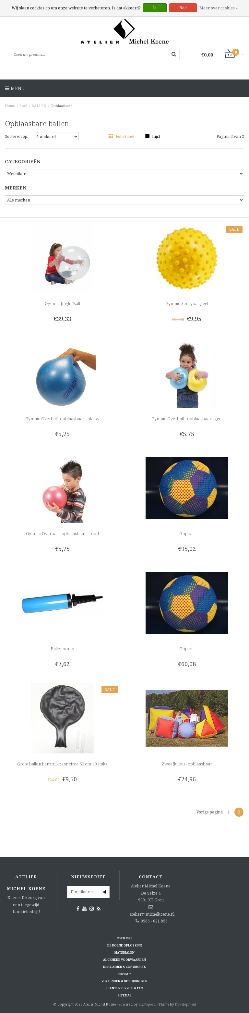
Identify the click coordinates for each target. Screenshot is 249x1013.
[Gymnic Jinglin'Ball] (62, 257)
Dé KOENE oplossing (124, 945)
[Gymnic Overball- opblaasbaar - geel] (187, 372)
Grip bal (187, 533)
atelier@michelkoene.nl (151, 914)
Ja (155, 8)
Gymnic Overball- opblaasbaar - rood (62, 533)
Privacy (124, 974)
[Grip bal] (187, 487)
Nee (183, 8)
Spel (23, 105)
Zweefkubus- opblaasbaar (187, 764)
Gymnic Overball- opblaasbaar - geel (186, 418)
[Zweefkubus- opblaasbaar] (187, 717)
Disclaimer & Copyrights (124, 967)
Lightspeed (147, 1004)
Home (10, 105)
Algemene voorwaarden (124, 960)
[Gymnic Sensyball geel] (187, 257)
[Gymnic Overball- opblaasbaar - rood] (62, 487)
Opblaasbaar (61, 105)
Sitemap (125, 995)
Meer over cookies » (218, 8)
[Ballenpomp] (62, 602)
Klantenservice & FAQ (124, 988)
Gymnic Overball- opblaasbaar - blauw (62, 418)
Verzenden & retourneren (124, 981)
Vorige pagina (209, 812)
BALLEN (38, 105)
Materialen (124, 952)
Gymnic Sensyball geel (186, 303)
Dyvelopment (185, 1004)
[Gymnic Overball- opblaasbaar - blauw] (62, 372)
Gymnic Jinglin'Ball (62, 303)
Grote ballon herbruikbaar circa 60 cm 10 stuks (62, 764)
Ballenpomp (62, 649)
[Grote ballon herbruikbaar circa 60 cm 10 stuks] (62, 717)
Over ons (125, 938)
